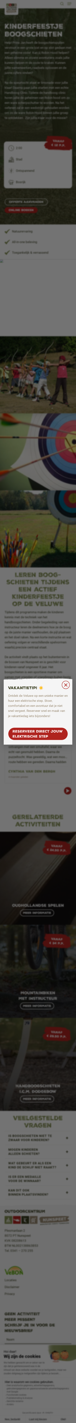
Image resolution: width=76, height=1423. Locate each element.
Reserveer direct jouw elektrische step (38, 734)
